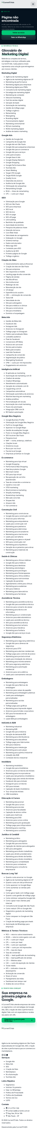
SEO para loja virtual (13, 474)
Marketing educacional (15, 802)
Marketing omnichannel (15, 123)
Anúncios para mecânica (15, 628)
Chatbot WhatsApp (13, 381)
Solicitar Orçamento (13, 1087)
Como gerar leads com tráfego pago (20, 893)
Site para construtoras (14, 308)
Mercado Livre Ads (13, 498)
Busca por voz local (13, 448)
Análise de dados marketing (16, 131)
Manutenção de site (13, 287)
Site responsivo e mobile (15, 272)
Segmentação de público (15, 357)
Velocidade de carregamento (17, 235)
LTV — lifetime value (13, 960)
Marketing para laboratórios (17, 591)
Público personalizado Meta (16, 334)
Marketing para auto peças (16, 750)
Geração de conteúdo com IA (17, 386)
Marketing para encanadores (17, 532)
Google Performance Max (16, 165)
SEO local (9, 209)
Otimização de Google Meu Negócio (20, 422)
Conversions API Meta (14, 342)
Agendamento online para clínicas (19, 584)
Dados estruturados (13, 243)
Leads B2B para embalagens (17, 719)
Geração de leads (12, 103)
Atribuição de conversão (15, 973)
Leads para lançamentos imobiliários (20, 776)
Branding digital (12, 118)
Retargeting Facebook (14, 360)
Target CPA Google (13, 173)
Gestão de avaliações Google (17, 430)
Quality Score (11, 178)
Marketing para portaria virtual (18, 656)
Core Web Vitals (12, 233)
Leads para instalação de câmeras (19, 659)
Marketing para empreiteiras (17, 521)
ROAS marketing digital (15, 129)
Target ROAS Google (14, 175)
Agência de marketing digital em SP (19, 79)
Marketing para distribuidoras (17, 737)
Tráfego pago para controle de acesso (20, 654)
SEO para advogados (14, 849)
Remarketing (11, 113)
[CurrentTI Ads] (13, 4)
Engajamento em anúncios (16, 365)
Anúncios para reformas (15, 519)
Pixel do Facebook (13, 339)
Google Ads (10, 1061)
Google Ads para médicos (16, 563)
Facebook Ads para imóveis (16, 781)
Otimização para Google (15, 201)
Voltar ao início (18, 33)
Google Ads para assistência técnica (20, 604)
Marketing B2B (11, 729)
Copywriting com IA (13, 389)
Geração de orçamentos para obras (20, 547)
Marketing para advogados (16, 841)
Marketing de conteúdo (15, 95)
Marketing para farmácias (16, 594)
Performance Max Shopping (17, 467)
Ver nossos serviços (18, 1025)
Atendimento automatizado (16, 383)
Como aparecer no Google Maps (18, 885)
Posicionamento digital (15, 121)
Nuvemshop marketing (15, 495)
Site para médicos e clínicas (16, 305)
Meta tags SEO (11, 246)
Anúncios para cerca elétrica (17, 672)
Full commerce (11, 506)
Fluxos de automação (14, 407)
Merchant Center (12, 472)
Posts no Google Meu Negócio (17, 433)
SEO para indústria (13, 745)
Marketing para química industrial (19, 752)
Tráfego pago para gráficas (16, 706)
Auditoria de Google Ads (15, 183)
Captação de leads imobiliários (17, 789)
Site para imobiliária (13, 311)
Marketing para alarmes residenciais (20, 651)
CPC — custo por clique (15, 194)
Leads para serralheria (14, 537)
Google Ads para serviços (15, 152)
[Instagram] (3, 1055)
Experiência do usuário (15, 292)
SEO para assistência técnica (17, 623)
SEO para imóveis (12, 786)
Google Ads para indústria (16, 732)
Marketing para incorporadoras (18, 773)
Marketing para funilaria (15, 630)
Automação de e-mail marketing (18, 404)
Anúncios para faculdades (16, 810)
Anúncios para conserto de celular (19, 607)
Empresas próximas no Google (18, 454)
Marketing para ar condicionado (18, 615)
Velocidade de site (13, 300)
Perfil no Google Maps (14, 425)
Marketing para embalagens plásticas (20, 693)
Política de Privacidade (14, 1093)
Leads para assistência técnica (17, 620)
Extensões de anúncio (14, 181)
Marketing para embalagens (17, 682)
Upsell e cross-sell (13, 485)
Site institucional (12, 282)
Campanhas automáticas (15, 391)
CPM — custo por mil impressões (19, 363)
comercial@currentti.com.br (19, 1111)
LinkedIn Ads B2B (12, 755)
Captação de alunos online (16, 812)
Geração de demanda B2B (16, 734)
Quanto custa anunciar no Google (19, 877)
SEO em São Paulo (13, 204)
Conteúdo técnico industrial (16, 758)
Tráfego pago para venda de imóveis (20, 778)
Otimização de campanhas (16, 186)
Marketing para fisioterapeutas (18, 573)
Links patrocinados (13, 155)
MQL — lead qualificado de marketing (20, 955)
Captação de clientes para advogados (20, 846)
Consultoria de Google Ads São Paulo (20, 906)
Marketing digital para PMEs (17, 87)
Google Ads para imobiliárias (17, 768)
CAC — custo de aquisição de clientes (20, 963)
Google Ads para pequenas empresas (20, 147)
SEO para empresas (13, 207)
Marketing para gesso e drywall (18, 539)
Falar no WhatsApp (18, 37)
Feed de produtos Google (16, 469)
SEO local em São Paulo (15, 435)
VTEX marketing (12, 487)
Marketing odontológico (15, 568)
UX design (10, 290)
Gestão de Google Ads (14, 139)
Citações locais (11, 443)
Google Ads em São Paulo (16, 144)
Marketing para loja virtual (16, 461)
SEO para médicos (13, 589)
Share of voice (11, 976)
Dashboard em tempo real (16, 981)
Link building (11, 220)
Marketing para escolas (15, 807)
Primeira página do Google (16, 253)
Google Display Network (15, 160)
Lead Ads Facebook (13, 352)
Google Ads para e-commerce (17, 149)
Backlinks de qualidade (15, 222)
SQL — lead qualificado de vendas (19, 958)
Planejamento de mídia (15, 979)
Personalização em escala (16, 402)
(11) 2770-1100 (13, 1108)
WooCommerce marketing (16, 490)
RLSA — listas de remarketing (17, 191)
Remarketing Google (14, 188)
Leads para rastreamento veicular (19, 674)
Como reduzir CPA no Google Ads (19, 908)
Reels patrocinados (13, 350)
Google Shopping (12, 162)
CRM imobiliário (12, 794)
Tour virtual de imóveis (14, 791)
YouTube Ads (11, 168)
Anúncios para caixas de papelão (18, 690)
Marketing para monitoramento (18, 661)
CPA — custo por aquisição (16, 945)
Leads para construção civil (16, 524)
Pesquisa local (11, 438)
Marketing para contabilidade (17, 862)
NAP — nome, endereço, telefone (19, 441)
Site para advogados (14, 303)
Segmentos (10, 1085)
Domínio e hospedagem (15, 313)
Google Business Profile (15, 420)
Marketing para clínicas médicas (18, 560)
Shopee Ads (10, 500)
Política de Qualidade (14, 1095)
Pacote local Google (13, 451)
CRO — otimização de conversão (18, 295)
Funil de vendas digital (14, 100)
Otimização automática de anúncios (20, 394)
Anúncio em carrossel (14, 344)
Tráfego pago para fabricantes (17, 742)
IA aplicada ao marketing (15, 373)
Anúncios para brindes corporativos (20, 711)
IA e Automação (12, 1074)
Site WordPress (12, 279)
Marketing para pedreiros (16, 526)
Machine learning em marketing (18, 396)
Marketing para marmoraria (17, 534)
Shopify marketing (13, 493)
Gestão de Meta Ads (13, 321)
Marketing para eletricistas (16, 529)
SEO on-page (11, 214)
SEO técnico (10, 212)
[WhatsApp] (7, 1055)
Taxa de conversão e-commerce (18, 482)
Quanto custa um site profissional (19, 882)
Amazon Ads (10, 503)
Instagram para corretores (16, 784)
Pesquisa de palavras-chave (16, 227)
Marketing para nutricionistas (17, 578)
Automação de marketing (16, 105)
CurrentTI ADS (21, 1127)
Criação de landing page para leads (19, 921)
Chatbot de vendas (13, 378)
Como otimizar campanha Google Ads (20, 898)
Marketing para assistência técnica (19, 602)
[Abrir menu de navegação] (33, 4)
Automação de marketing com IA (18, 376)
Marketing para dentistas (15, 565)
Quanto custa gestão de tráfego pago (20, 895)
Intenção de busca (13, 230)
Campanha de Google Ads (16, 142)
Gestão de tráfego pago (15, 108)
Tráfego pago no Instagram (16, 331)
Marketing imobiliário (14, 765)
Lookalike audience (13, 337)
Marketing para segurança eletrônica (20, 641)
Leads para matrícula (14, 815)
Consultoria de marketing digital (18, 90)
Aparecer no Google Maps (16, 428)
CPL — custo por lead (14, 942)
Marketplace (11, 1072)
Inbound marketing (13, 97)
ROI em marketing (13, 126)
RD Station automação (14, 412)
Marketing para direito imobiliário (19, 859)
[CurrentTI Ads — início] (18, 1033)
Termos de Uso (11, 1098)
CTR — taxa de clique (14, 950)
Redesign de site (12, 285)
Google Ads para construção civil (18, 516)
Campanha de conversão (15, 355)
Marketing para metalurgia (16, 747)
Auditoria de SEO (12, 251)
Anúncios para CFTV (13, 648)
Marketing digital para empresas (18, 84)
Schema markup (12, 240)
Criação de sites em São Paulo (17, 266)
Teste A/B (9, 298)
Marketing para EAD (13, 817)
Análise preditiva (12, 399)
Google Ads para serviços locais (18, 633)
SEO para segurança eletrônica (18, 664)
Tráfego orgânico (12, 110)
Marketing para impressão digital (19, 708)
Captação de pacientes (14, 581)
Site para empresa (13, 269)
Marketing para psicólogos (16, 571)
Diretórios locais (12, 446)
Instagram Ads (11, 326)
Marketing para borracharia (17, 625)
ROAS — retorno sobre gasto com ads (20, 937)
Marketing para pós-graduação (18, 823)
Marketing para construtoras (17, 513)
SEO (7, 1067)
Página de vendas (12, 277)
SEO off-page (11, 217)
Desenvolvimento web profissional (19, 264)
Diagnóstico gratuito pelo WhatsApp (18, 1020)
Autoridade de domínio (15, 225)
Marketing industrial (14, 726)
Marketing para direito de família (18, 856)
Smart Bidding (11, 170)
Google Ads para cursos (15, 804)
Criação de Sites (12, 1069)
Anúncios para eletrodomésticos (18, 617)
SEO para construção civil (15, 542)
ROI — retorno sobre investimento (19, 934)
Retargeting (10, 116)
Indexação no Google (14, 238)
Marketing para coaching (15, 828)
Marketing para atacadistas (16, 739)
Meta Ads (9, 1064)
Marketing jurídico (13, 838)
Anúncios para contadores (16, 864)
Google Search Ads (13, 157)
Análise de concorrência (15, 984)
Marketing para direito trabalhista (19, 851)
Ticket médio (11, 966)
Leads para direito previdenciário (18, 854)
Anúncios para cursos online (17, 820)
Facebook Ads (11, 324)
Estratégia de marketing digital (18, 92)
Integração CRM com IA (15, 409)
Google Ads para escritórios (16, 843)
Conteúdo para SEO (13, 248)
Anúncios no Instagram (15, 329)
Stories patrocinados (14, 347)
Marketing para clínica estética (18, 576)
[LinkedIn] (5, 1055)
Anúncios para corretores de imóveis (20, 771)
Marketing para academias (16, 586)
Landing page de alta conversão (18, 274)
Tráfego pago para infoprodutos (18, 825)
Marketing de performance (16, 82)
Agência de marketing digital (17, 77)
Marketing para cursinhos (16, 830)
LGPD (8, 1100)
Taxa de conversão (13, 953)
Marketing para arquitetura (16, 545)
